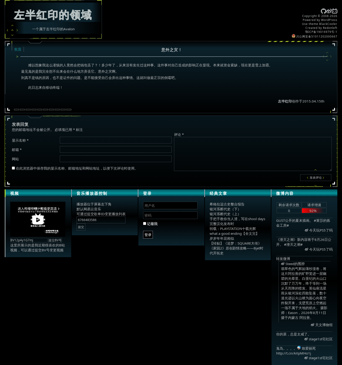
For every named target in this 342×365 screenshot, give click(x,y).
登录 (147, 234)
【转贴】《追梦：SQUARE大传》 (236, 243)
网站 (15, 159)
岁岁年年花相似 (222, 238)
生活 (17, 49)
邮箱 (17, 149)
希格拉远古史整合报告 (227, 204)
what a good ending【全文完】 (234, 233)
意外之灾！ (171, 49)
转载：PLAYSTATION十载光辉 (233, 228)
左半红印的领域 (53, 14)
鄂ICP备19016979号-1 (321, 32)
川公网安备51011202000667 (316, 36)
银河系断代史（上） (225, 213)
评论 (179, 134)
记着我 (152, 223)
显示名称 (20, 140)
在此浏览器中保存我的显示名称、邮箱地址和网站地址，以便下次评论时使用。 (77, 168)
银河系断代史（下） (225, 209)
